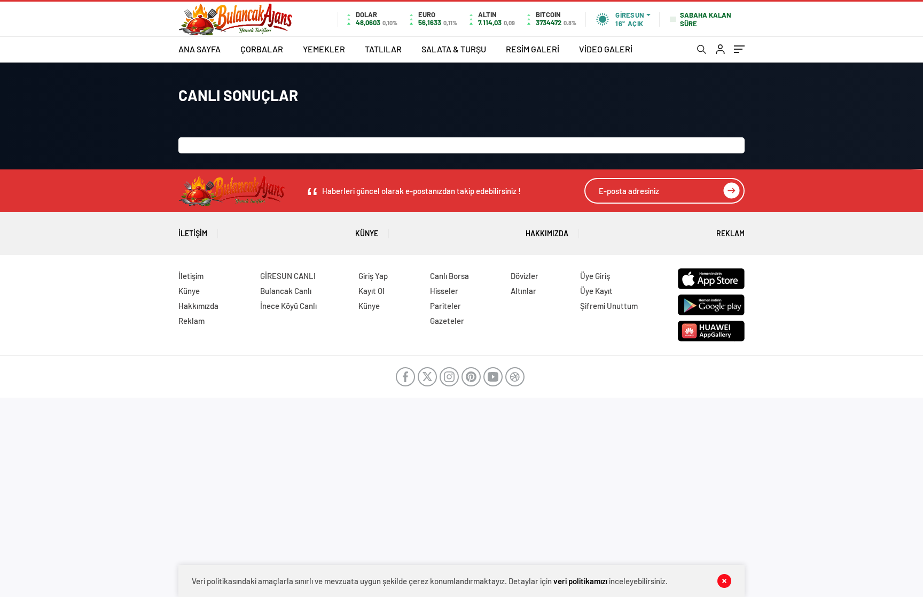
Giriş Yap (373, 276)
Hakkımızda (547, 233)
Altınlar (523, 291)
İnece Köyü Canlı (288, 306)
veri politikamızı (580, 581)
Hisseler (444, 291)
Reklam (730, 233)
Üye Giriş (595, 276)
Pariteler (445, 306)
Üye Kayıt (596, 291)
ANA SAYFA (199, 49)
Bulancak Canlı (285, 291)
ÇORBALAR (261, 49)
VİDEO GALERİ (605, 49)
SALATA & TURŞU (453, 49)
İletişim (192, 233)
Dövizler (524, 276)
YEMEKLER (324, 49)
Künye (366, 233)
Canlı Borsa (449, 276)
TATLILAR (383, 49)
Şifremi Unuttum (609, 306)
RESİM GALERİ (532, 49)
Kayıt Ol (371, 291)
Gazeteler (447, 320)
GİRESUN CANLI (288, 276)
